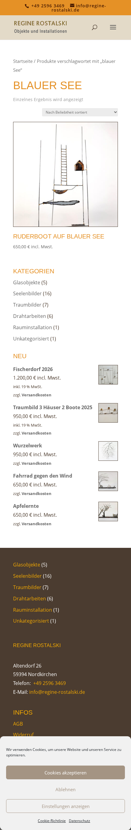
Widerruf (23, 734)
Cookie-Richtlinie (52, 820)
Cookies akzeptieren (65, 773)
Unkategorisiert (31, 338)
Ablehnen (65, 789)
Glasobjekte (26, 282)
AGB (18, 723)
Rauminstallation (32, 327)
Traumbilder (27, 304)
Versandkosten (36, 395)
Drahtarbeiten (29, 316)
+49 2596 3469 (49, 683)
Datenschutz (79, 820)
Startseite (23, 61)
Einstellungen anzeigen (66, 806)
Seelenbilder (27, 293)
